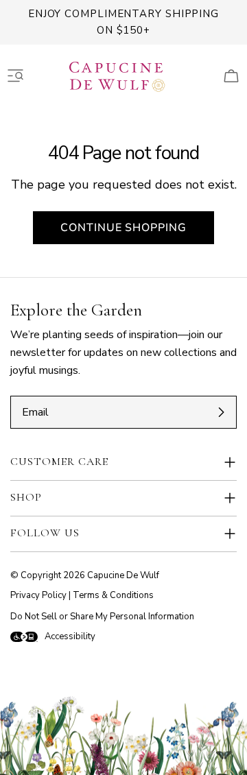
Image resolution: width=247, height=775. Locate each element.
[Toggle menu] (16, 76)
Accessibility (70, 636)
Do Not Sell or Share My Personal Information (102, 616)
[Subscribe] (221, 412)
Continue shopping (123, 227)
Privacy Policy (38, 595)
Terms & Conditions (113, 595)
